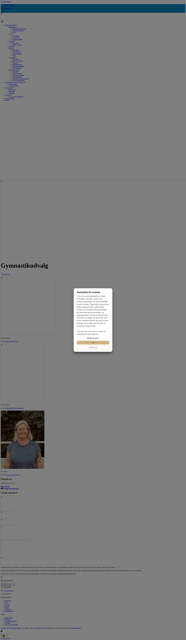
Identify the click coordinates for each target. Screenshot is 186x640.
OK (93, 343)
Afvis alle (93, 347)
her (97, 334)
